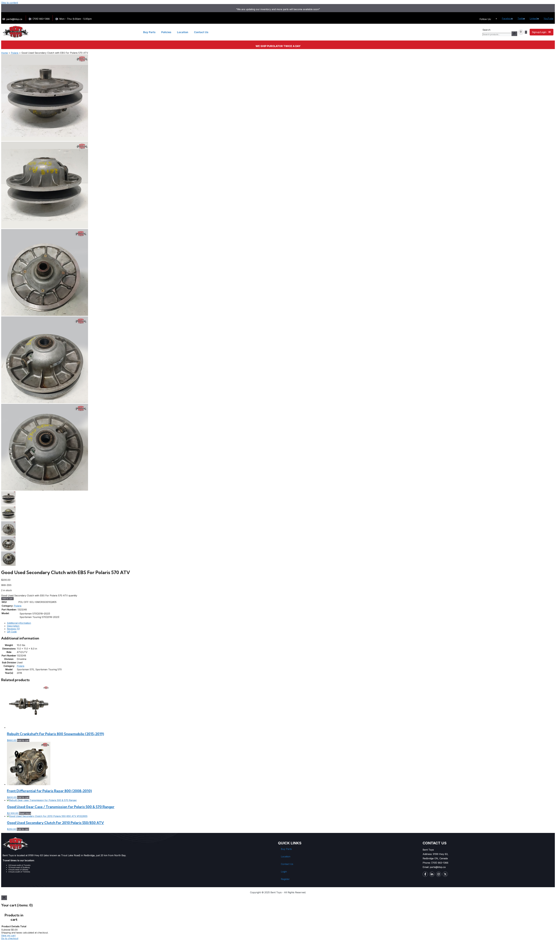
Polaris (14, 52)
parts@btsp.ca (14, 19)
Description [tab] (13, 625)
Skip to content (9, 2)
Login (284, 871)
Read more (25, 813)
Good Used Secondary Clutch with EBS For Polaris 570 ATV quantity (39, 595)
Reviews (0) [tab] (13, 628)
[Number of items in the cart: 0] (526, 32)
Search (486, 29)
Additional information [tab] (19, 623)
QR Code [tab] (12, 631)
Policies (166, 32)
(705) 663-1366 (41, 18)
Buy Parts (149, 32)
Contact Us (201, 32)
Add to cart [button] (23, 740)
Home (4, 52)
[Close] (4, 897)
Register (285, 879)
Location (182, 32)
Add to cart (7, 598)
